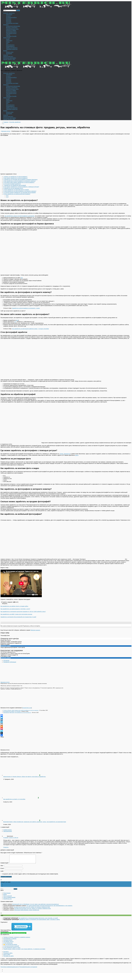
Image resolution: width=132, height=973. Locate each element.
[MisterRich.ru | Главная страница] (36, 7)
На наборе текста (8, 941)
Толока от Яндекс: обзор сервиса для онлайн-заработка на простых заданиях (20, 710)
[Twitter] (66, 718)
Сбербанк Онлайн (11, 36)
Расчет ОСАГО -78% (9, 59)
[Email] (66, 724)
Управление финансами (13, 26)
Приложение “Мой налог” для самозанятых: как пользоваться (17, 712)
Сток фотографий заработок (12, 184)
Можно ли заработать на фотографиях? (15, 176)
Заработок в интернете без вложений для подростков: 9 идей (18, 617)
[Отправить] (66, 735)
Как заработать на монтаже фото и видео (16, 189)
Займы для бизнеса (11, 47)
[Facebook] (66, 715)
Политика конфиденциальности (10, 967)
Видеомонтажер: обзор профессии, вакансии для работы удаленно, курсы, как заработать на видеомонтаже (34, 821)
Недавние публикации (9, 662)
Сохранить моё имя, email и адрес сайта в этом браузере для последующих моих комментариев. (30, 874)
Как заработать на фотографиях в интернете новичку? (19, 181)
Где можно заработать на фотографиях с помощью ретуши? (21, 186)
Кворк (61, 453)
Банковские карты (11, 32)
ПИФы (8, 42)
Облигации (9, 40)
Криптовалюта (10, 45)
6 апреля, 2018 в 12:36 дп (10, 837)
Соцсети (5, 55)
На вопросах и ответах (9, 938)
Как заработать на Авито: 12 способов (11, 711)
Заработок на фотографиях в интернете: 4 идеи (26, 308)
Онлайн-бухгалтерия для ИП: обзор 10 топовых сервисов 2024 (32, 907)
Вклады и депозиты (11, 27)
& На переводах (8, 943)
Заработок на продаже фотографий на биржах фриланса (20, 179)
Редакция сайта (7, 953)
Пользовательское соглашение (28, 967)
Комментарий (5, 863)
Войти (5, 894)
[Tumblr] (66, 733)
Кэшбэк (8, 34)
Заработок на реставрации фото (13, 188)
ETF (7, 43)
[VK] (66, 720)
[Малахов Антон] (9, 680)
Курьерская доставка (12, 23)
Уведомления (7, 831)
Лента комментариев (9, 897)
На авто (8, 16)
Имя (2, 865)
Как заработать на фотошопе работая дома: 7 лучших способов (30, 328)
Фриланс (8, 19)
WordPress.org (7, 898)
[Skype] (66, 731)
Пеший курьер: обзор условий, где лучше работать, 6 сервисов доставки (24, 949)
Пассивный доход (11, 33)
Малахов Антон (5, 131)
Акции (7, 39)
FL (15, 321)
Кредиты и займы (11, 30)
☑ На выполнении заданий (11, 946)
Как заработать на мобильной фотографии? (16, 194)
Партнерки (9, 14)
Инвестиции (6, 37)
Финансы (6, 24)
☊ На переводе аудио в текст (11, 947)
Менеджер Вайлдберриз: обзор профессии (26, 910)
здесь (76, 455)
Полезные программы (9, 58)
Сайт (2, 871)
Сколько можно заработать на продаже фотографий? (19, 192)
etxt (22, 277)
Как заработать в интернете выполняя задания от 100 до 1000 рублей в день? (23, 611)
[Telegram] (66, 722)
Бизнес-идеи (9, 52)
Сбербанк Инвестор (11, 49)
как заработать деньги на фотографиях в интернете (20, 216)
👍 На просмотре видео (10, 944)
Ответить (6, 847)
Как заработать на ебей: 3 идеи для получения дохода (16, 614)
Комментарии (7, 830)
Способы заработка (9, 13)
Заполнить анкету (6, 646)
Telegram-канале (35, 630)
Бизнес (5, 50)
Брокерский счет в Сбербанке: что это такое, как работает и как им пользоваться (35, 904)
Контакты (6, 951)
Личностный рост (8, 56)
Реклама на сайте (8, 956)
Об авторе (6, 660)
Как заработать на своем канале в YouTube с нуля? (15, 609)
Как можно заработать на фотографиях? (15, 178)
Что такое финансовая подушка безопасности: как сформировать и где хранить (49, 905)
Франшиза (9, 53)
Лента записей (7, 896)
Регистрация (7, 893)
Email (2, 868)
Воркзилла (67, 453)
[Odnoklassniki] (66, 726)
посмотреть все (27, 707)
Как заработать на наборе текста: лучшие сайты (14, 606)
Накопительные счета (12, 29)
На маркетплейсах (11, 17)
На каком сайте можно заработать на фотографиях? (19, 182)
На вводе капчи (7, 940)
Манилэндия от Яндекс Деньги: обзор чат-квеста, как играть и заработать (24, 776)
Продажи (8, 21)
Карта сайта (6, 954)
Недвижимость (10, 46)
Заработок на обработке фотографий (14, 185)
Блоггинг (8, 20)
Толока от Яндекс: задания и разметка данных (16, 937)
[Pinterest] (66, 729)
